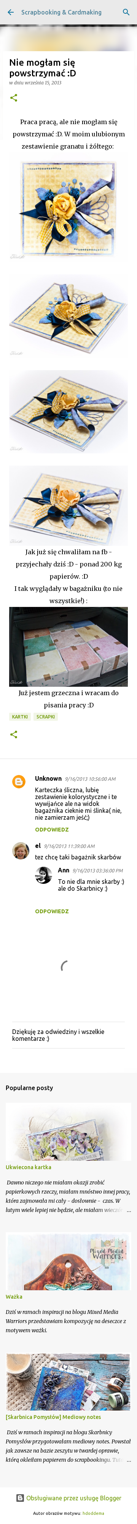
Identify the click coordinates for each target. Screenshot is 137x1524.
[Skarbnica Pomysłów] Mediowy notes (53, 1417)
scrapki (46, 716)
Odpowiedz (52, 830)
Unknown (48, 778)
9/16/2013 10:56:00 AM (90, 778)
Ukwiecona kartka (28, 1167)
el (38, 845)
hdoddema (93, 1513)
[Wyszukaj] (126, 12)
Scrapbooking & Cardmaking (61, 12)
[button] (13, 98)
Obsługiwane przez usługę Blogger (73, 1498)
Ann (63, 870)
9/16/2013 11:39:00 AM (69, 846)
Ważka (14, 1297)
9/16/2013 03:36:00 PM (97, 870)
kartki (20, 716)
